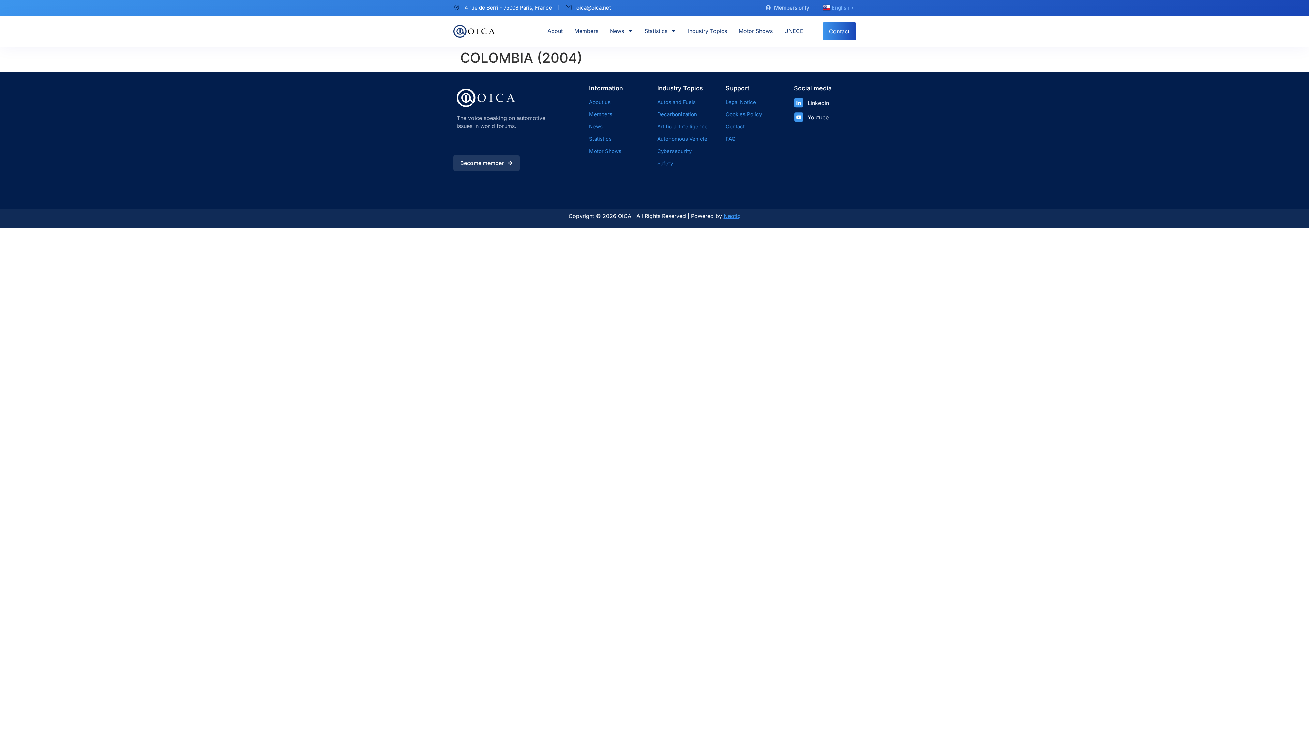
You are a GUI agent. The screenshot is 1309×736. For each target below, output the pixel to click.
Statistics (656, 31)
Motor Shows (756, 31)
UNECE (793, 31)
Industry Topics (707, 31)
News (617, 31)
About (555, 31)
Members (586, 31)
